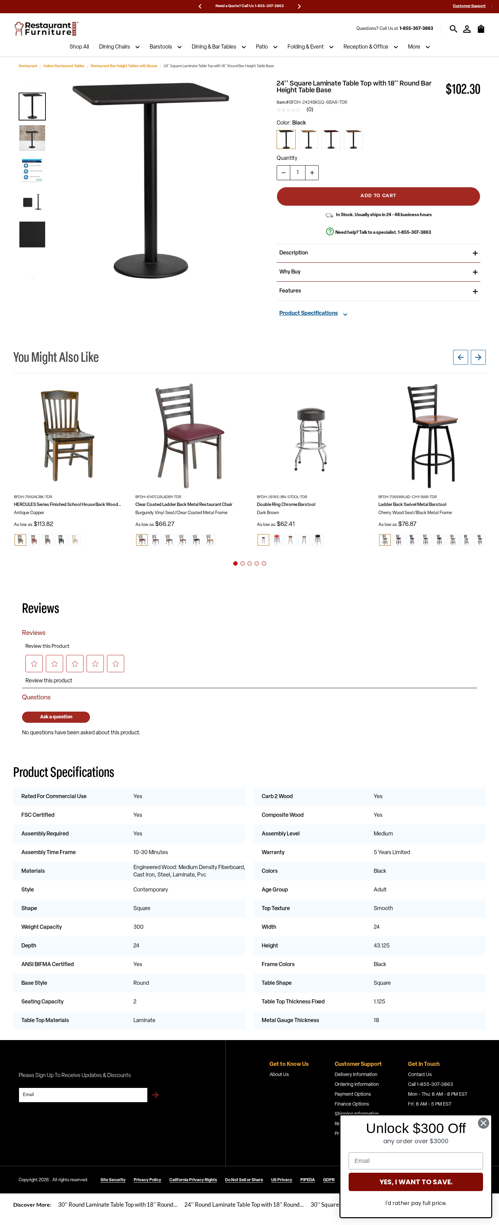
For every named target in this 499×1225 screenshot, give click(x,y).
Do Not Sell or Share (244, 1180)
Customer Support (469, 6)
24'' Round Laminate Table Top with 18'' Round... (244, 1204)
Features (290, 291)
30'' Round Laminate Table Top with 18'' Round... (118, 1204)
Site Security (113, 1180)
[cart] (481, 32)
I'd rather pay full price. (416, 1203)
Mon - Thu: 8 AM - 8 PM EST (437, 1094)
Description (293, 253)
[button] (32, 106)
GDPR (329, 1180)
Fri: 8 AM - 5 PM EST (429, 1104)
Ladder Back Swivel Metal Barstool (412, 505)
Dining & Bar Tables (214, 47)
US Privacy (281, 1180)
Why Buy (289, 272)
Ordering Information (357, 1084)
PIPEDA (307, 1180)
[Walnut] (353, 139)
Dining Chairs (114, 47)
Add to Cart (378, 196)
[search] (454, 29)
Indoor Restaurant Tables (64, 66)
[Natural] (308, 139)
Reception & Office (366, 47)
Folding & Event (306, 47)
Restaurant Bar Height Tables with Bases (124, 66)
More (414, 47)
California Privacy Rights (193, 1180)
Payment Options (353, 1094)
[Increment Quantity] (312, 172)
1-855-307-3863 (416, 28)
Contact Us (420, 1074)
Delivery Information (356, 1074)
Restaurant (28, 66)
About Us (279, 1074)
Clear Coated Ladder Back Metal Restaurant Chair (184, 505)
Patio (262, 47)
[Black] (286, 139)
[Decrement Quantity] (283, 172)
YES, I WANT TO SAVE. (416, 1182)
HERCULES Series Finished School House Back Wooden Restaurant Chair (67, 505)
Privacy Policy (147, 1180)
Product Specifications (308, 313)
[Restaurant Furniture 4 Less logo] (47, 29)
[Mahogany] (330, 139)
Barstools (161, 47)
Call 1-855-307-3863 (430, 1084)
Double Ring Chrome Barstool (286, 505)
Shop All (79, 47)
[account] (467, 29)
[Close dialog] (483, 1123)
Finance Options (352, 1104)
